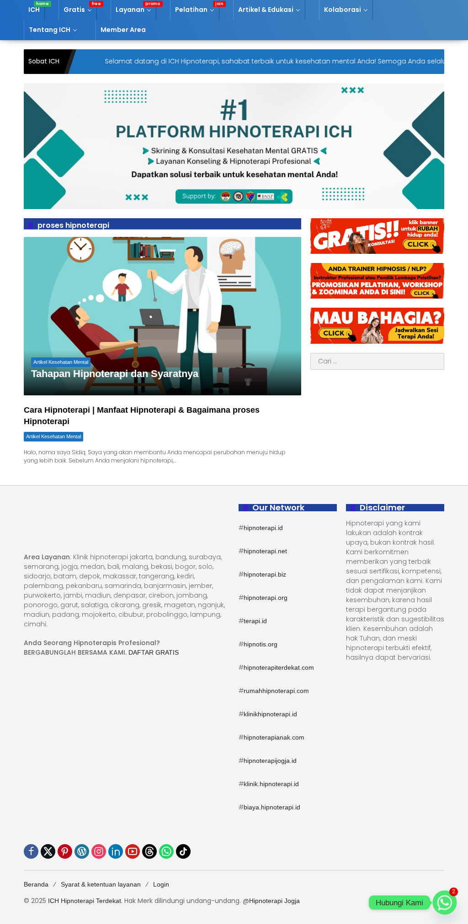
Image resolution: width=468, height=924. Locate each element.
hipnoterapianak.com (274, 737)
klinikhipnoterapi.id (270, 714)
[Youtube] (132, 851)
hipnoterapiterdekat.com (279, 667)
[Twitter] (48, 851)
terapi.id (255, 621)
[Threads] (149, 851)
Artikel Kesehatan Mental (60, 362)
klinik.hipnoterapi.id (271, 784)
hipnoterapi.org (265, 597)
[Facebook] (31, 851)
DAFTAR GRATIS (153, 652)
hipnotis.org (260, 644)
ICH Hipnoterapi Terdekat (84, 900)
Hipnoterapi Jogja (274, 900)
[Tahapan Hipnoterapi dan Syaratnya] (162, 316)
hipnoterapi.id (263, 527)
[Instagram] (98, 851)
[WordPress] (81, 851)
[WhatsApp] (166, 851)
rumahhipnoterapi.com (276, 690)
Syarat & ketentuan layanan (101, 884)
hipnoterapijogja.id (270, 760)
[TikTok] (183, 851)
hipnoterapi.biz (265, 574)
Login (161, 884)
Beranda (36, 884)
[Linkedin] (115, 851)
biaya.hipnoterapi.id (272, 807)
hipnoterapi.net (265, 551)
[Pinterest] (65, 851)
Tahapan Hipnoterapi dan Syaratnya (114, 373)
